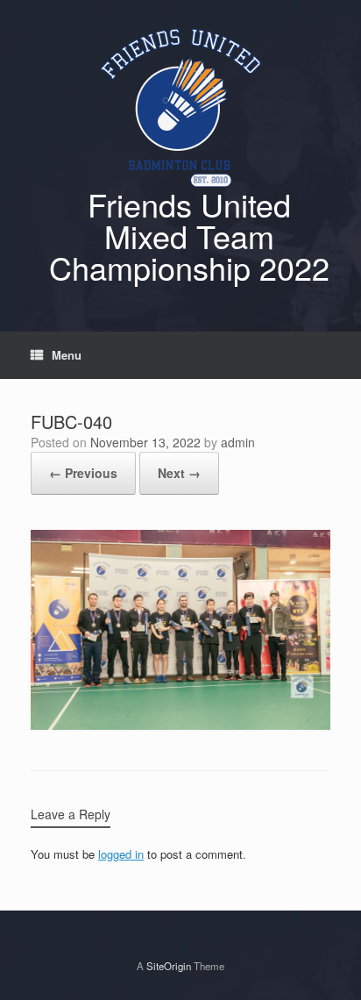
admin (238, 442)
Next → (179, 473)
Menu (66, 354)
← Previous (83, 473)
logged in (121, 854)
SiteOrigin (168, 966)
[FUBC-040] (180, 725)
